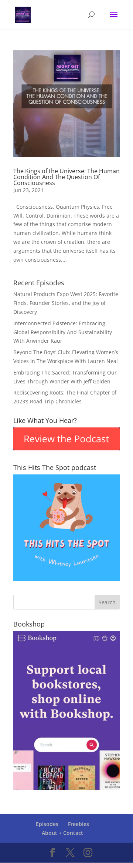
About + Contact (62, 832)
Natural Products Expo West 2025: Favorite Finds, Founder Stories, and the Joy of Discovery (65, 303)
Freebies (78, 823)
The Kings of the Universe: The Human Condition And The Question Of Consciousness (66, 177)
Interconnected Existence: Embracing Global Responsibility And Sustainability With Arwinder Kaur (62, 332)
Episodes (47, 823)
